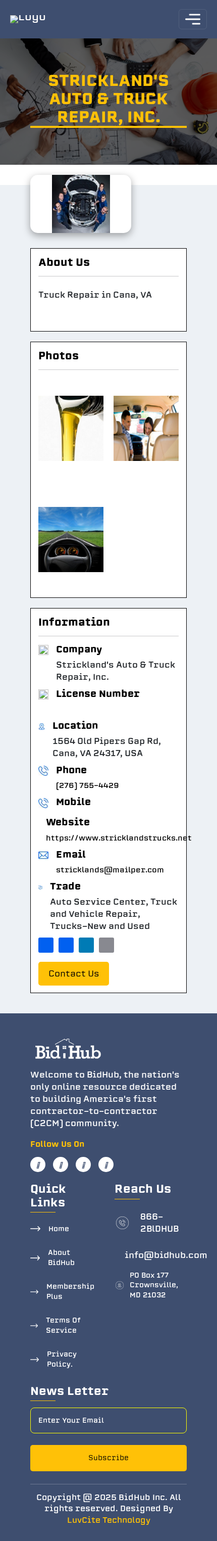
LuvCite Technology (108, 1520)
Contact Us (73, 973)
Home (58, 1229)
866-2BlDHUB (159, 1223)
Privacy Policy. (62, 1359)
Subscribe (108, 1458)
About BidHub (61, 1258)
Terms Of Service (63, 1325)
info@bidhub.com (166, 1255)
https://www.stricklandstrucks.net (119, 838)
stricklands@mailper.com (110, 870)
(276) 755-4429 (87, 785)
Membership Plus (70, 1291)
